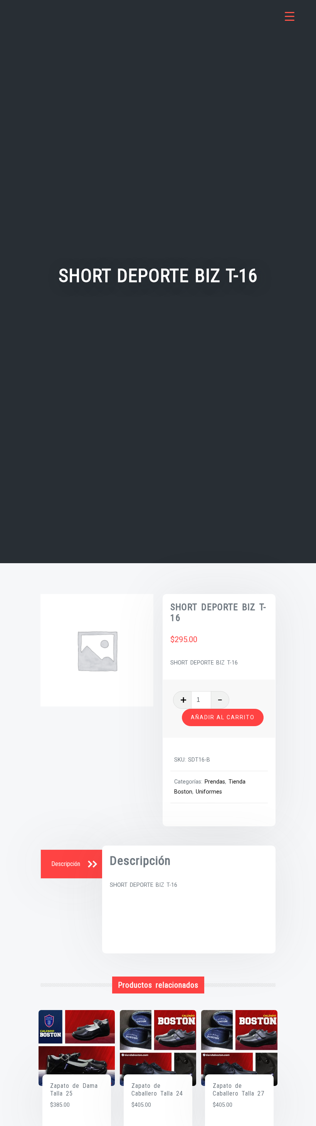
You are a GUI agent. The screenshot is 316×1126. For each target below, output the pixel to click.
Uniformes (209, 792)
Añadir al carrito (223, 717)
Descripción (65, 864)
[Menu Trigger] (289, 16)
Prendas (215, 782)
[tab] (72, 864)
